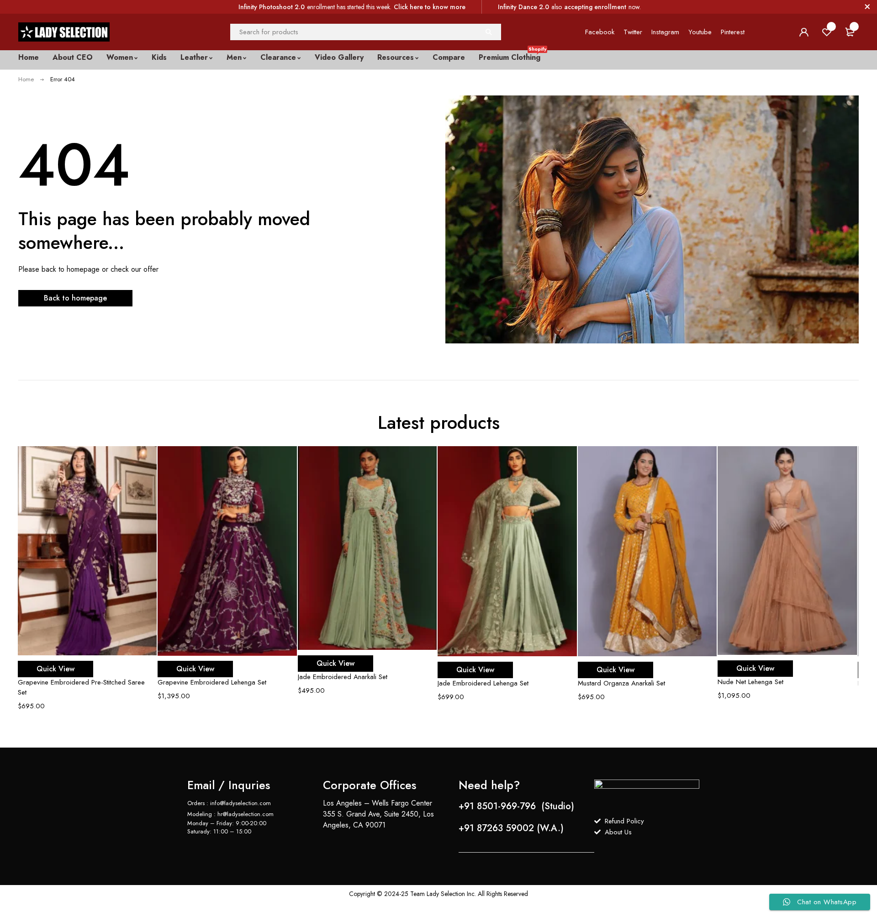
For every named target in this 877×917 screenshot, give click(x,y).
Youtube (700, 32)
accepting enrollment (595, 6)
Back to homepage (75, 298)
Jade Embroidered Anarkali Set (342, 677)
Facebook (599, 32)
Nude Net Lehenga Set (750, 682)
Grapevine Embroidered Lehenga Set (212, 682)
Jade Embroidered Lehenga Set (483, 683)
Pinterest (733, 32)
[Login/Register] (804, 32)
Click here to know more (429, 6)
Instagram (665, 32)
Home (26, 79)
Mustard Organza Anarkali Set (621, 683)
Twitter (632, 32)
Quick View (55, 669)
